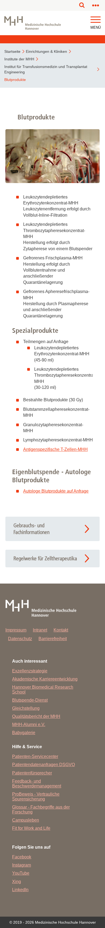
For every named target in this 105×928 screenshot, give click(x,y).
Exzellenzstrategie (29, 671)
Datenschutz (20, 638)
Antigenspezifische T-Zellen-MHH (55, 449)
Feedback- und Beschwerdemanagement (36, 783)
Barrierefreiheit (52, 638)
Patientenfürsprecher (32, 773)
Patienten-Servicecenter (35, 756)
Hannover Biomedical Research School (42, 689)
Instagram (21, 865)
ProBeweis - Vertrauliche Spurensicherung (36, 796)
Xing (16, 881)
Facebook (21, 857)
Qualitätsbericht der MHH (36, 716)
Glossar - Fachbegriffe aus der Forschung (41, 809)
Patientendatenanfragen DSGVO (43, 764)
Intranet (40, 630)
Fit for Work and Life (31, 828)
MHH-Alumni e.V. (28, 724)
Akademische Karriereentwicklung (45, 679)
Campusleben (25, 820)
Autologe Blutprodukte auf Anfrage (56, 491)
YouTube (20, 873)
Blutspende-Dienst (30, 700)
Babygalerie (23, 732)
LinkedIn (20, 889)
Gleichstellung (26, 708)
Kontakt (61, 630)
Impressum (15, 630)
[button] (95, 20)
